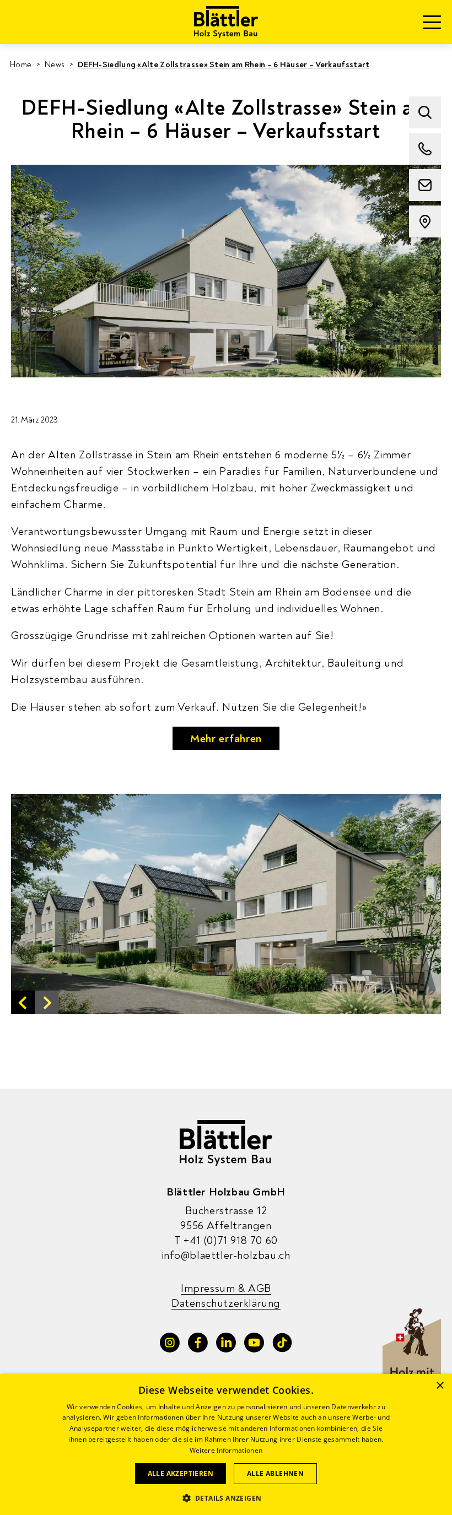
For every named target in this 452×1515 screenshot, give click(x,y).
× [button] (439, 1386)
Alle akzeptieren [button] (180, 1473)
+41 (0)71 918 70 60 (226, 1240)
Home (20, 64)
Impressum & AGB (226, 1288)
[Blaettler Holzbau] (226, 22)
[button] (23, 1002)
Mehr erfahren (226, 738)
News (54, 64)
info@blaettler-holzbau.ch (226, 1255)
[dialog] (226, 1444)
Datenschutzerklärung (226, 1303)
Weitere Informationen (226, 1450)
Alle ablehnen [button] (275, 1473)
